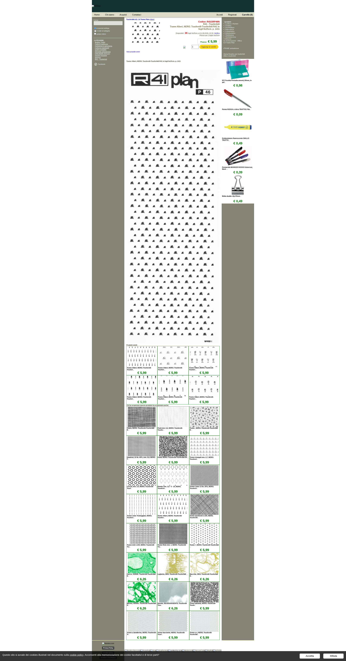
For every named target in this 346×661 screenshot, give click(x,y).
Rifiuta (333, 656)
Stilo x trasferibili (230, 56)
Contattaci (136, 15)
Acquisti (123, 15)
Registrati (232, 15)
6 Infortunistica (229, 33)
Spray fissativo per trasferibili (234, 54)
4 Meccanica (229, 29)
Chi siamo (109, 15)
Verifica (217, 33)
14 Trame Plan (229, 43)
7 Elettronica (229, 35)
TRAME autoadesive (231, 48)
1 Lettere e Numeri (231, 24)
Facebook (101, 64)
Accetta (310, 656)
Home (97, 15)
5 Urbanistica (229, 31)
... (173, 457)
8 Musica (227, 39)
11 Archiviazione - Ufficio (233, 41)
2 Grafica (227, 26)
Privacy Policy (108, 648)
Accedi (220, 15)
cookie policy (76, 655)
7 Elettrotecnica (230, 37)
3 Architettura (229, 28)
